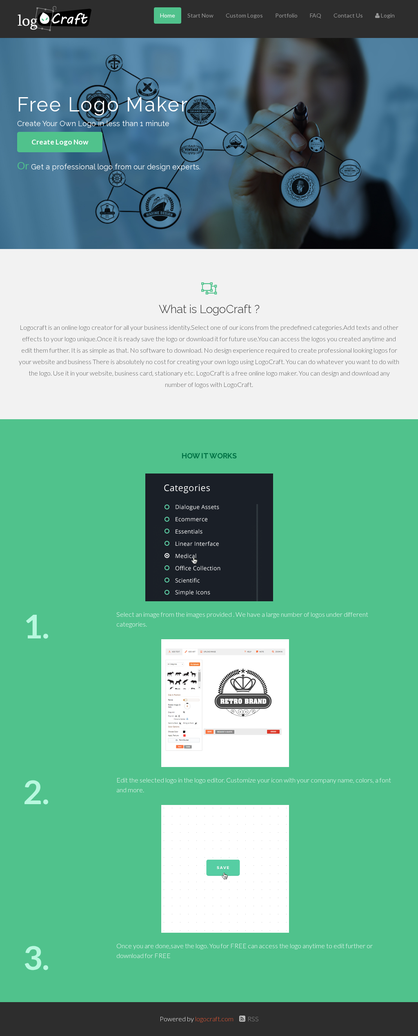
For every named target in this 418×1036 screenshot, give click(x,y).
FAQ (315, 15)
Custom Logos (244, 15)
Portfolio (286, 15)
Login (387, 15)
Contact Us (348, 15)
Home (167, 15)
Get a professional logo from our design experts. (115, 166)
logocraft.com (215, 1019)
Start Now (200, 15)
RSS (253, 1019)
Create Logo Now (59, 142)
